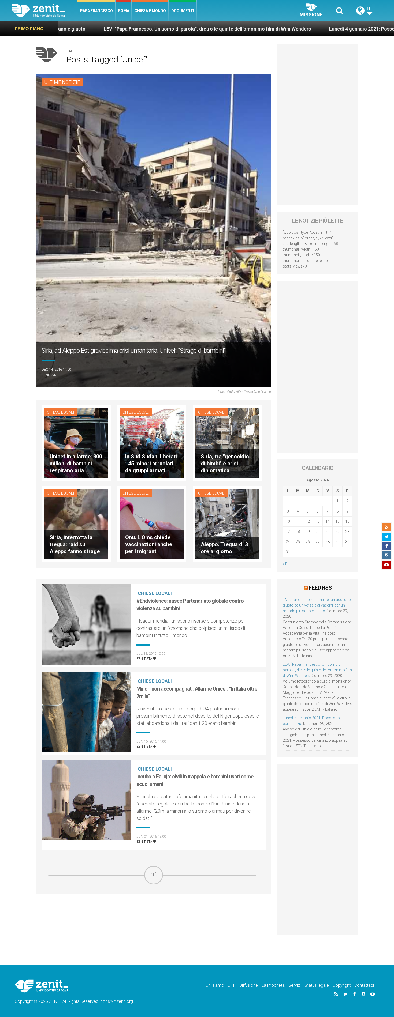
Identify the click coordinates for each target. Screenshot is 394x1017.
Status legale (316, 985)
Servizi (294, 985)
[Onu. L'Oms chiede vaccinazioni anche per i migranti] (152, 523)
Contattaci (364, 985)
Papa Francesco (96, 11)
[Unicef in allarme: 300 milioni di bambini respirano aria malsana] (76, 442)
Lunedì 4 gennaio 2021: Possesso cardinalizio (305, 29)
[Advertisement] (153, 922)
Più (153, 874)
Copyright (342, 985)
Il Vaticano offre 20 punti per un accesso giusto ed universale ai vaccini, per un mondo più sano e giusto (317, 605)
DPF (232, 985)
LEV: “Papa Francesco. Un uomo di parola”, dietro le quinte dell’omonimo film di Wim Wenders (132, 29)
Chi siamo (215, 985)
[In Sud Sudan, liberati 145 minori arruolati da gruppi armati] (152, 442)
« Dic (287, 564)
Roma (123, 11)
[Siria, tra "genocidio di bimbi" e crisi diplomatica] (227, 442)
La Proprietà (273, 985)
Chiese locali (60, 412)
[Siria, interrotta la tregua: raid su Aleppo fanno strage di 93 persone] (76, 523)
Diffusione (248, 985)
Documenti (182, 11)
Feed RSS (320, 588)
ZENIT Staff (51, 375)
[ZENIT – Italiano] (44, 10)
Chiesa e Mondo (150, 11)
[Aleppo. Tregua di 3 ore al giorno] (227, 523)
